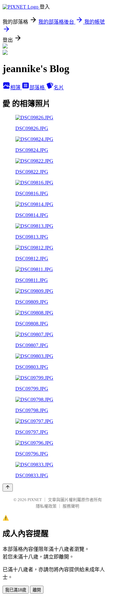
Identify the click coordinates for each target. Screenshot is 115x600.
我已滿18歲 (15, 590)
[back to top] (8, 488)
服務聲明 (71, 506)
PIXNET (34, 499)
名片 (59, 87)
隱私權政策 (46, 506)
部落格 (37, 87)
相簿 (16, 87)
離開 (37, 590)
